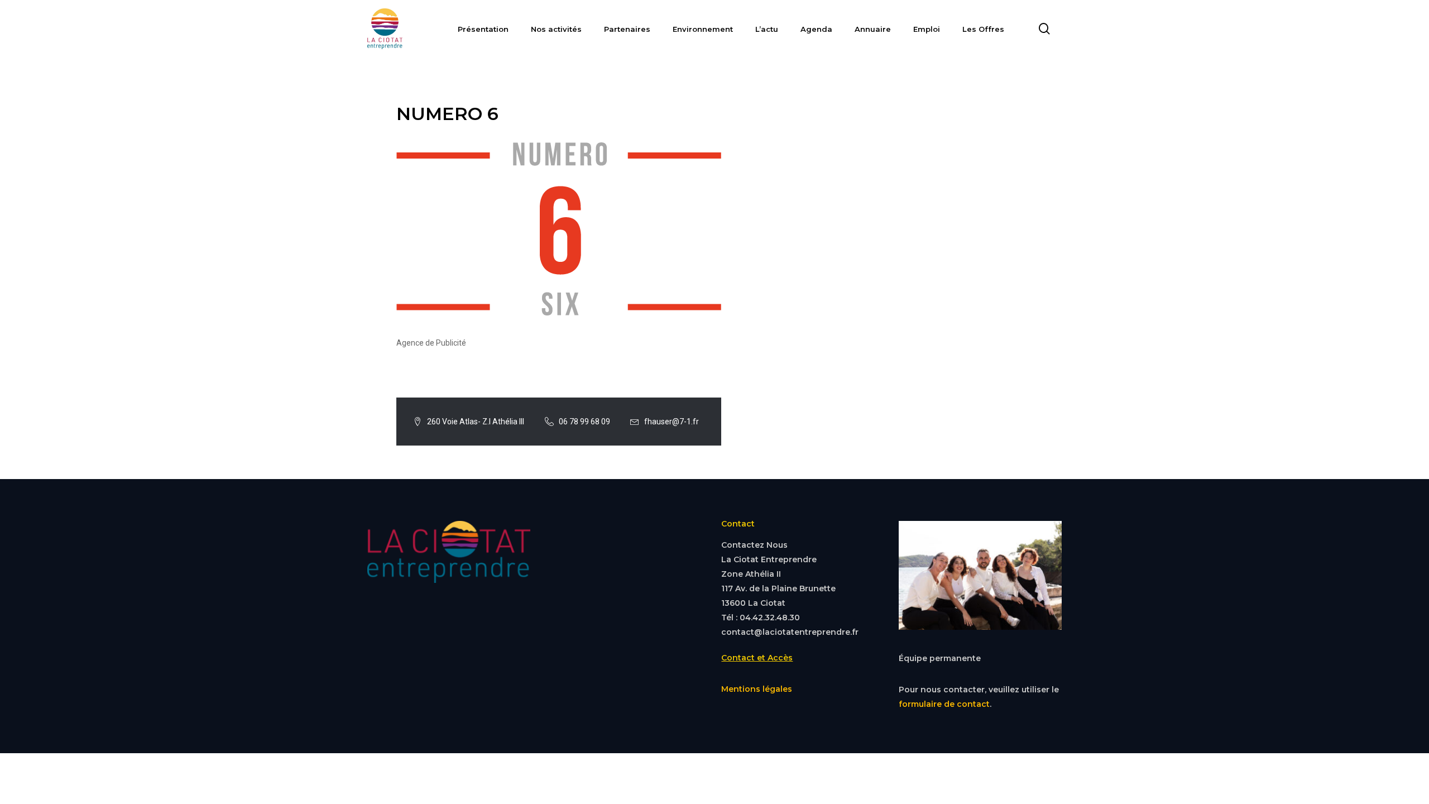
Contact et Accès (757, 658)
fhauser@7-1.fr (671, 421)
